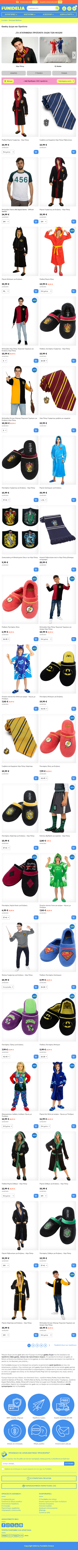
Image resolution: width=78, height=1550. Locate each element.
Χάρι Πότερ (20, 66)
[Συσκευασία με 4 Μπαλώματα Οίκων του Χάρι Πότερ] (20, 529)
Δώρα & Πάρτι (66, 14)
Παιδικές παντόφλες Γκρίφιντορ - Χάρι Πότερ (55, 349)
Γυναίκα (39, 73)
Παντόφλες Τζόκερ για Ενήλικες (12, 1045)
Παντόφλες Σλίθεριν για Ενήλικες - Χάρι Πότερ (55, 1253)
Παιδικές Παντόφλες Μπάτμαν (50, 1045)
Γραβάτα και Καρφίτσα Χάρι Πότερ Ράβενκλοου (56, 140)
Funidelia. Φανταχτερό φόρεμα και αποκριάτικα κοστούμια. (13, 8)
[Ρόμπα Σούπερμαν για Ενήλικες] (58, 460)
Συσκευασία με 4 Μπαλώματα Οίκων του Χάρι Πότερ (20, 557)
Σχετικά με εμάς (44, 1512)
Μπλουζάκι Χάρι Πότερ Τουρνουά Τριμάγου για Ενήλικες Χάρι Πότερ (18, 350)
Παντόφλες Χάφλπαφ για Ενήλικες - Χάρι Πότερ (18, 836)
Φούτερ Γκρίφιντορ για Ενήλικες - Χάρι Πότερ (17, 975)
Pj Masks (58, 66)
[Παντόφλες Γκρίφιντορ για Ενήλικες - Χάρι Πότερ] (20, 460)
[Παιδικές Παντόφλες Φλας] (20, 599)
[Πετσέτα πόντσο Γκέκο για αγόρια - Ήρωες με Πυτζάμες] (58, 877)
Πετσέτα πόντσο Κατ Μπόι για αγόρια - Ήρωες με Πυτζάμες (18, 698)
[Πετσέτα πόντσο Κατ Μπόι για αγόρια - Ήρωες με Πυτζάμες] (20, 669)
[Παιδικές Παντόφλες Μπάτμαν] (58, 1017)
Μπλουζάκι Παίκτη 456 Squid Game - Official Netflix (18, 211)
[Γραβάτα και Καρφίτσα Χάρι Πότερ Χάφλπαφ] (20, 738)
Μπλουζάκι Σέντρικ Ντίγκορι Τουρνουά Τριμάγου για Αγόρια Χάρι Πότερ (57, 1324)
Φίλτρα (9, 81)
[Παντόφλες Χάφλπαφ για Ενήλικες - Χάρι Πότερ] (20, 808)
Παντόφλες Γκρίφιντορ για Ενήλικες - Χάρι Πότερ (18, 488)
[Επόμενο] (49, 1345)
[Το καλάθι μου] (74, 8)
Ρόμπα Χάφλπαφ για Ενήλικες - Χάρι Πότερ (17, 1323)
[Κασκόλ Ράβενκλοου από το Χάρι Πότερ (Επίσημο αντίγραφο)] (58, 529)
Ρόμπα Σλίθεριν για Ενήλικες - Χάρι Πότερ (54, 1184)
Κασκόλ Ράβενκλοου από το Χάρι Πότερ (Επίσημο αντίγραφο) (57, 558)
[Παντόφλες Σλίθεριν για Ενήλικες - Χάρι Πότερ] (58, 1225)
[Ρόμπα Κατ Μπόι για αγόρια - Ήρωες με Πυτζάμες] (58, 1086)
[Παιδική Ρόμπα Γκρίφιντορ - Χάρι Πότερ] (20, 112)
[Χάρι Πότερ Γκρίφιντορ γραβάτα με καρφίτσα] (58, 390)
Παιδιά (64, 73)
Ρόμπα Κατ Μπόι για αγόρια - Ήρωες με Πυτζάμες (57, 1114)
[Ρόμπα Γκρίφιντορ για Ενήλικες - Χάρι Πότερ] (58, 181)
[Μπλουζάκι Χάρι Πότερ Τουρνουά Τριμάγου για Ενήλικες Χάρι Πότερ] (20, 321)
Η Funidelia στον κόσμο (48, 1499)
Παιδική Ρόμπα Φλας (47, 279)
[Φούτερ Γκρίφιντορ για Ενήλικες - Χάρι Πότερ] (20, 947)
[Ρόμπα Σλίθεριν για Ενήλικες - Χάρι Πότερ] (58, 1156)
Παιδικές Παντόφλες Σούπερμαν (50, 975)
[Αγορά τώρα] (36, 152)
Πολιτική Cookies (45, 1506)
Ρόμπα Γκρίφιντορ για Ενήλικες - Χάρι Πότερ (55, 210)
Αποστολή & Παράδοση (10, 1504)
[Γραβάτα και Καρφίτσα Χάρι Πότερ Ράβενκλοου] (58, 112)
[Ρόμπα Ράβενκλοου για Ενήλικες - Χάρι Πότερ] (20, 1225)
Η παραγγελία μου (8, 1499)
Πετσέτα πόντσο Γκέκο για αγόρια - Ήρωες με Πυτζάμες (55, 906)
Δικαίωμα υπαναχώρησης (48, 1508)
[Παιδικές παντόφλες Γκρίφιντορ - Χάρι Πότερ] (58, 321)
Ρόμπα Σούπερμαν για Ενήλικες (50, 488)
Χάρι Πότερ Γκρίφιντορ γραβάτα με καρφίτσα (55, 418)
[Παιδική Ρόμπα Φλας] (58, 251)
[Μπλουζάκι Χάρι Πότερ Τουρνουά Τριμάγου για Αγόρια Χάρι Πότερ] (58, 599)
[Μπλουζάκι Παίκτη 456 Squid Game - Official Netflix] (20, 181)
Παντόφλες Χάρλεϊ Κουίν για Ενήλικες (14, 905)
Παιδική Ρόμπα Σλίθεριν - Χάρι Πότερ (14, 1184)
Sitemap (42, 1510)
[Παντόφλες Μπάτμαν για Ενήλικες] (58, 669)
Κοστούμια (29, 14)
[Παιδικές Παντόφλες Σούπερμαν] (58, 947)
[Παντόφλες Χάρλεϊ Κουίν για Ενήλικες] (20, 877)
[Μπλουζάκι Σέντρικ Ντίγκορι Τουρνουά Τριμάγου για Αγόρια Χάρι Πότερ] (58, 1295)
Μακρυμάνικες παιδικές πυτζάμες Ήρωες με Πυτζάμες (17, 1115)
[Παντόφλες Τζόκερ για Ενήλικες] (20, 1017)
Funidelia (5, 20)
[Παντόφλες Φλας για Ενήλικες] (58, 738)
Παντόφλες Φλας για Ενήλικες (50, 766)
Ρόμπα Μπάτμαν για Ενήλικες (12, 279)
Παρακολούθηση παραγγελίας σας (40, 1486)
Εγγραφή (69, 1464)
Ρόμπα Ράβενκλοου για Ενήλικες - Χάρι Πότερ (17, 1253)
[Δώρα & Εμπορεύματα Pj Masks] (58, 50)
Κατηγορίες (10, 14)
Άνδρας (13, 73)
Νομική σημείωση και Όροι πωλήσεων (53, 1501)
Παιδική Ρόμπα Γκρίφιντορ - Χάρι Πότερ (15, 140)
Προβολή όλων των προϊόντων (65, 1345)
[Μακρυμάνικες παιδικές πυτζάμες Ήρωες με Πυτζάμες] (20, 1086)
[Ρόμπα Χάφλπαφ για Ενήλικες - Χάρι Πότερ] (20, 1295)
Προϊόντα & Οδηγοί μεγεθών (12, 1501)
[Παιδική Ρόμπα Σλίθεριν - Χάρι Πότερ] (20, 1156)
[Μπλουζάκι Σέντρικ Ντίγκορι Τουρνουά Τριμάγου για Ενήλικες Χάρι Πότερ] (20, 390)
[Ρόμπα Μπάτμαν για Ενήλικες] (20, 251)
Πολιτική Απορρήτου (46, 1504)
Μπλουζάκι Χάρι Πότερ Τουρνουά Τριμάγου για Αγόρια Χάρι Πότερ (55, 628)
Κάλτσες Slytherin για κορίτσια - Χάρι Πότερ (55, 836)
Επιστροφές (6, 1506)
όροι (41, 1469)
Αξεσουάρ (47, 14)
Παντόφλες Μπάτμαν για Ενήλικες (51, 697)
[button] (74, 55)
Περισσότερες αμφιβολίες (11, 1508)
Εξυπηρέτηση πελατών (40, 1478)
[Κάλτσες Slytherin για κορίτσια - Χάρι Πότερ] (58, 808)
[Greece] (3, 1525)
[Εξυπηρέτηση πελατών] (69, 8)
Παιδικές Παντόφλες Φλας (11, 627)
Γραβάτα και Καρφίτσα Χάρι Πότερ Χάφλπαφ (17, 766)
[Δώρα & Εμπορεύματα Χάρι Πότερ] (20, 50)
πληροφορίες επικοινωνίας (11, 1510)
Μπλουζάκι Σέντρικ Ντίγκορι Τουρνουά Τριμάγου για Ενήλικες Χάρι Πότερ (19, 419)
